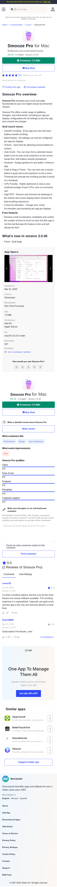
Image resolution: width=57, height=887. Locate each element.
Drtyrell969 (8, 619)
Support (6, 868)
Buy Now (30, 68)
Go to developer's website (19, 352)
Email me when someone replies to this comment (25, 546)
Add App (6, 812)
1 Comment (46, 637)
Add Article (7, 826)
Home (4, 24)
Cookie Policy (8, 854)
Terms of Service (10, 833)
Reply (14, 612)
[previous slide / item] (6, 268)
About (5, 806)
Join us (46, 1)
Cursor (29, 24)
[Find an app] (12, 9)
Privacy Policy (8, 840)
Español (23, 798)
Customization (16, 24)
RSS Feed (6, 875)
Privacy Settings (10, 847)
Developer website (36, 87)
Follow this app (12, 87)
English (5, 798)
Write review (28, 428)
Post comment (28, 553)
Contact (6, 861)
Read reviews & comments (14, 80)
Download (30, 60)
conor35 (6, 583)
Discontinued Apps (11, 819)
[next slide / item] (51, 268)
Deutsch (14, 798)
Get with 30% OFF (28, 693)
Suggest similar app (28, 762)
